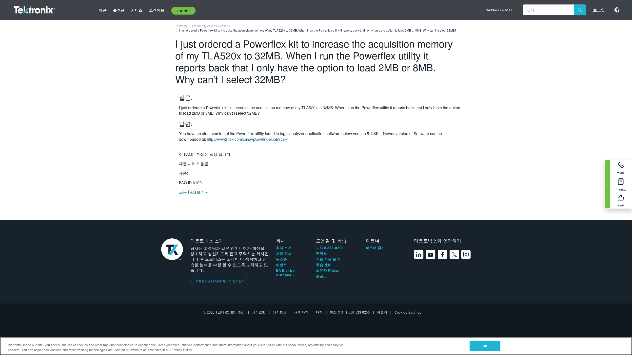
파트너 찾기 (375, 248)
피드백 (382, 312)
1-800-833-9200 (499, 10)
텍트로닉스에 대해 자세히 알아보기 (220, 281)
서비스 (137, 10)
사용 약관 (301, 312)
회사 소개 (284, 248)
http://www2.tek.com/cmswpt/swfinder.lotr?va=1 (248, 139)
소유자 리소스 (327, 270)
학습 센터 (324, 265)
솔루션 (119, 10)
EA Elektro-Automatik (286, 272)
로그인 (599, 10)
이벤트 (281, 265)
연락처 (321, 253)
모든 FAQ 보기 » (193, 192)
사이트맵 (258, 312)
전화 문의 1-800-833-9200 (350, 312)
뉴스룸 (281, 259)
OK (485, 345)
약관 (319, 312)
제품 (103, 10)
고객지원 (156, 10)
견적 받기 (183, 10)
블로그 (321, 276)
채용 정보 (284, 253)
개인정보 (279, 312)
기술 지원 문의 (328, 259)
